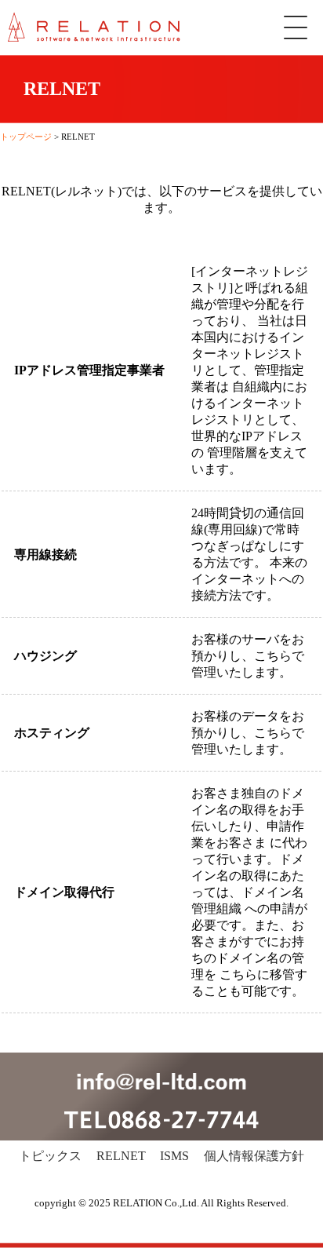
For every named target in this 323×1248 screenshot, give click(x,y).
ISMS (174, 1155)
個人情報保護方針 (254, 1155)
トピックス (50, 1155)
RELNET (121, 1155)
